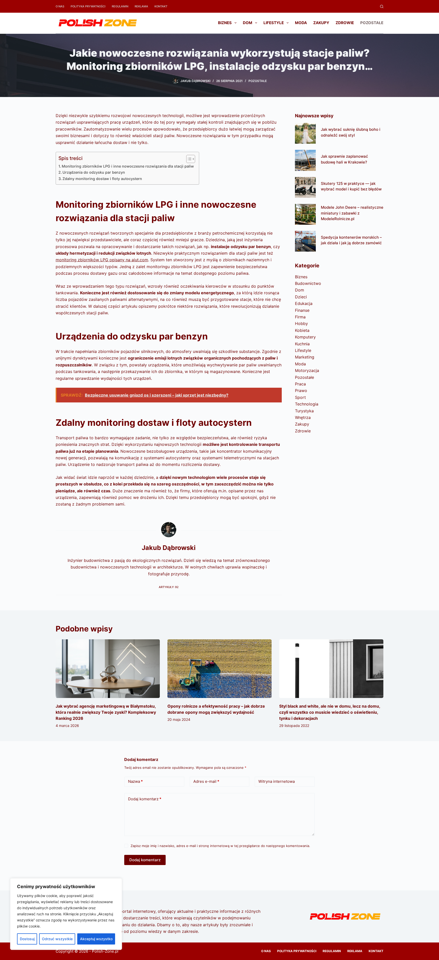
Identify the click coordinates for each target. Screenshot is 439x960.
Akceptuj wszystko (96, 939)
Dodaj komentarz (144, 798)
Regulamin (120, 6)
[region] (66, 914)
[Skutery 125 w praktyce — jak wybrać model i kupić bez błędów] (305, 187)
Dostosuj (27, 939)
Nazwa (135, 781)
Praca (300, 383)
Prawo (301, 390)
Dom (247, 22)
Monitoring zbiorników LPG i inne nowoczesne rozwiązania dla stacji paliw (128, 166)
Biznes (225, 22)
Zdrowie (345, 22)
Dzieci (301, 296)
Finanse (302, 310)
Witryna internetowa (276, 781)
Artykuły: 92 (169, 587)
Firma (300, 316)
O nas (60, 6)
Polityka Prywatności (88, 6)
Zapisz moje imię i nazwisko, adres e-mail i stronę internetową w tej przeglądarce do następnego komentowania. (220, 846)
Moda (301, 22)
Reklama (141, 6)
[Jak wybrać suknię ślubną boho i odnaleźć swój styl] (305, 133)
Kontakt (160, 6)
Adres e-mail (206, 781)
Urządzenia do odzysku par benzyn (93, 172)
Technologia (306, 403)
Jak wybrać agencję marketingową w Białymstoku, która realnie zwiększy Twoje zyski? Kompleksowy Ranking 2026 (106, 712)
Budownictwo (308, 283)
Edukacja (303, 303)
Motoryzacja (307, 370)
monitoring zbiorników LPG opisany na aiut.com (102, 259)
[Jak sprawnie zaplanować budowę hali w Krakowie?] (305, 160)
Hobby (301, 323)
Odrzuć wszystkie (57, 939)
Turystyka (304, 410)
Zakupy (321, 22)
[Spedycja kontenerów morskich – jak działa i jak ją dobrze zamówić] (305, 241)
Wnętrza (303, 417)
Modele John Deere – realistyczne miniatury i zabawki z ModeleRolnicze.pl (352, 213)
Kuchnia (302, 343)
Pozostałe (371, 22)
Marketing (304, 357)
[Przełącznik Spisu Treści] (188, 159)
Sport (300, 397)
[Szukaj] (381, 6)
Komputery (305, 336)
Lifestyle (273, 22)
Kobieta (302, 330)
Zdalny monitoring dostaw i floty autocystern (102, 178)
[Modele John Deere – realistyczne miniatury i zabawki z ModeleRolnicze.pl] (305, 214)
